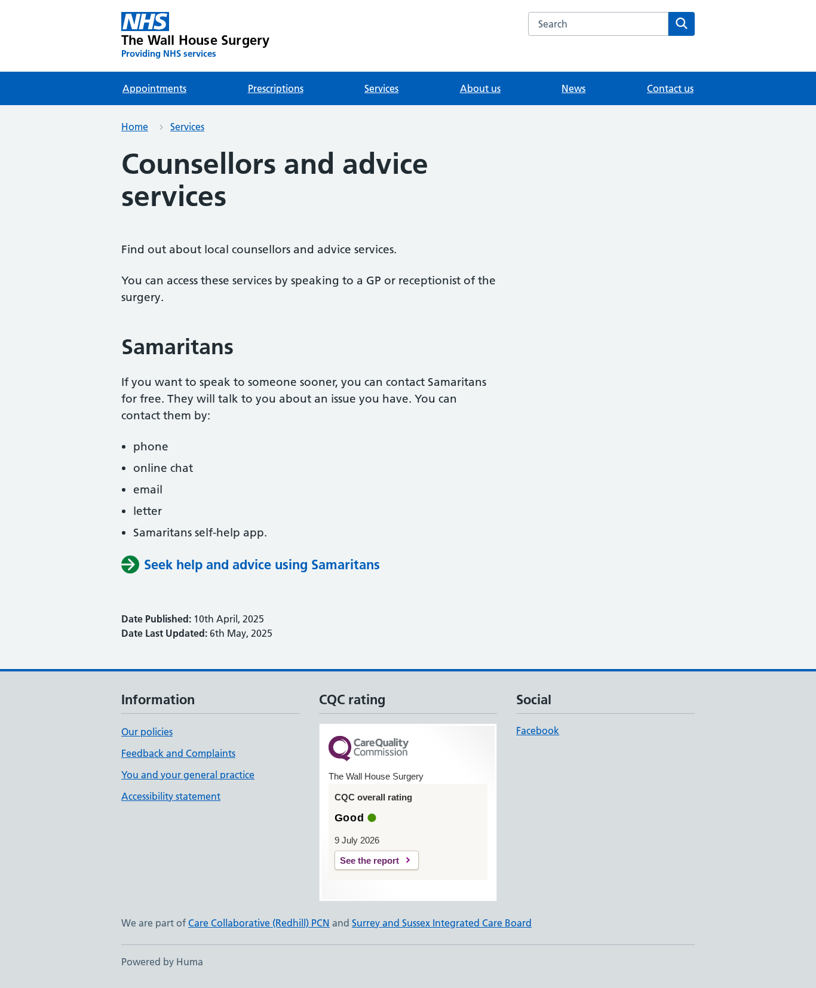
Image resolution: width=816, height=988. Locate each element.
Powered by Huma (162, 962)
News (573, 88)
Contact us (670, 88)
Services (381, 88)
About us (480, 88)
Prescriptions (275, 88)
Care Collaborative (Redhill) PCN (259, 923)
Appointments (154, 88)
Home (134, 127)
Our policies (147, 732)
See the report (369, 860)
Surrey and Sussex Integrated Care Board (442, 923)
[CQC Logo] (369, 749)
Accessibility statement (170, 796)
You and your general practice (187, 775)
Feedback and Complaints (178, 753)
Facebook (537, 731)
